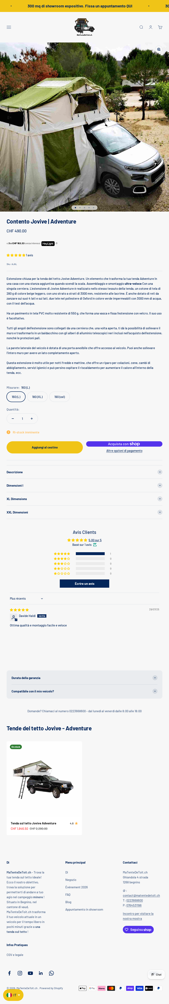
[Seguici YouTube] (30, 973)
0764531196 (134, 905)
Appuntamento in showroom (84, 909)
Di (66, 872)
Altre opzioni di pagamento (124, 450)
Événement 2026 (76, 887)
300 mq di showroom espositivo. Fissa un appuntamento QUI (75, 6)
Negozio (70, 880)
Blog (68, 902)
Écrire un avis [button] (84, 583)
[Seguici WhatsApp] (51, 973)
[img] (19, 610)
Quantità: (13, 409)
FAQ (67, 894)
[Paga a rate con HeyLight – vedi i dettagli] (57, 243)
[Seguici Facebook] (9, 973)
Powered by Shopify (51, 988)
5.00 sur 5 (95, 540)
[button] (16, 255)
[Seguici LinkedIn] (41, 973)
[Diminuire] (13, 419)
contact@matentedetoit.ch (141, 895)
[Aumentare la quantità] (32, 419)
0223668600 (134, 900)
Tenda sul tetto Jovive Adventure (33, 823)
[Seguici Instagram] (20, 973)
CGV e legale (15, 955)
